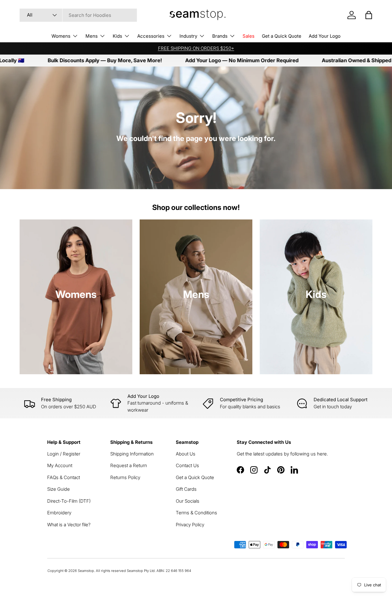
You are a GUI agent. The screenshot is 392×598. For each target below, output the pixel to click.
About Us (185, 454)
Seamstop (86, 571)
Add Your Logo (325, 36)
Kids (117, 36)
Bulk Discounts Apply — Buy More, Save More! (87, 60)
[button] (368, 15)
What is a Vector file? (69, 525)
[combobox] (78, 15)
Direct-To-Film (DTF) (69, 501)
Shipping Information (132, 454)
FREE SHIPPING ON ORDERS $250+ (196, 48)
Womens (60, 36)
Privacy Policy (190, 525)
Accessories (150, 36)
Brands (220, 36)
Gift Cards (186, 489)
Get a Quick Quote (281, 36)
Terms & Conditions (196, 513)
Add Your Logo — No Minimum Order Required (224, 60)
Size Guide (58, 489)
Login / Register (63, 454)
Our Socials (187, 501)
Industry (188, 36)
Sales (248, 36)
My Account (59, 465)
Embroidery (59, 513)
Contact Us (187, 465)
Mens (91, 36)
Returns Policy (125, 477)
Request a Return (128, 465)
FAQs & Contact (63, 477)
